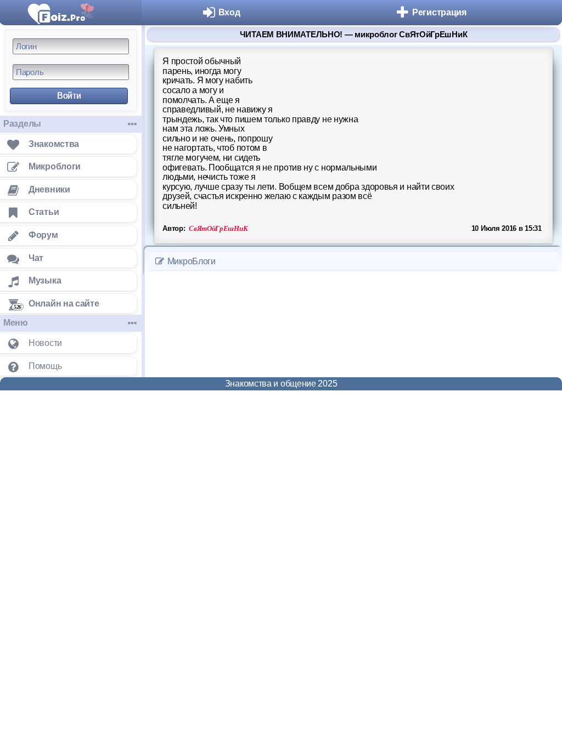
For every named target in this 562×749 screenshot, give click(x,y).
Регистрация (439, 12)
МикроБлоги (190, 261)
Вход (229, 12)
